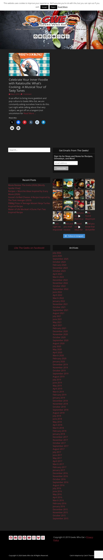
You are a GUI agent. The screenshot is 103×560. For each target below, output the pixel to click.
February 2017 (59, 467)
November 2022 (60, 283)
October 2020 (59, 337)
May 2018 (57, 422)
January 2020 (59, 361)
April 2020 (57, 352)
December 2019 (60, 364)
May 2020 (57, 349)
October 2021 (59, 307)
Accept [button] (44, 7)
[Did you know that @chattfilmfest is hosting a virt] (90, 227)
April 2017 (57, 461)
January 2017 (59, 470)
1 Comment (27, 94)
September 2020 (60, 340)
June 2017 (57, 455)
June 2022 (57, 292)
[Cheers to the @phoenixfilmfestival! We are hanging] (68, 205)
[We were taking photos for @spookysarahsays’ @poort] (90, 194)
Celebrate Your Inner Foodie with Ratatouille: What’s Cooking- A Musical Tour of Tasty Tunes (28, 84)
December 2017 (60, 437)
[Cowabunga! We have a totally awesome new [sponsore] (57, 194)
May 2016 (57, 494)
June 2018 (57, 418)
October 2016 (59, 479)
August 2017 (58, 449)
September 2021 (60, 310)
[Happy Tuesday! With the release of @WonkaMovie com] (57, 205)
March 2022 (58, 298)
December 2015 (60, 509)
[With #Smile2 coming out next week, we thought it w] (57, 183)
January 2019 (59, 397)
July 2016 (57, 488)
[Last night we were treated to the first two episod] (79, 194)
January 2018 (59, 434)
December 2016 (60, 473)
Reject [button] (53, 7)
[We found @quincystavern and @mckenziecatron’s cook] (90, 216)
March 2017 (58, 464)
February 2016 (59, 503)
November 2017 (60, 440)
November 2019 (60, 367)
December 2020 (60, 331)
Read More (63, 7)
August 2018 (58, 412)
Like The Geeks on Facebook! (29, 247)
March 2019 (58, 391)
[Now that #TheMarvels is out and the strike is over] (79, 205)
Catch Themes (89, 555)
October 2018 (59, 406)
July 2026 (57, 252)
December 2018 (60, 400)
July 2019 (57, 379)
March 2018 (58, 428)
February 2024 (59, 265)
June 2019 (57, 382)
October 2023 (59, 271)
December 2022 (60, 280)
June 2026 (57, 255)
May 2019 (57, 385)
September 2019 (60, 373)
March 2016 (58, 500)
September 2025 (60, 258)
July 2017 (57, 452)
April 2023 (57, 274)
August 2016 (58, 485)
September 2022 (60, 289)
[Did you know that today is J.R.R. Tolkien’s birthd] (68, 194)
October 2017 (59, 443)
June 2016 (57, 491)
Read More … (30, 113)
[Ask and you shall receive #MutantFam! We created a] (68, 227)
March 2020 (58, 355)
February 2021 (59, 328)
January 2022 (59, 301)
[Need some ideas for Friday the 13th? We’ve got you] (79, 227)
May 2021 (57, 322)
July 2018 (57, 415)
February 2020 (59, 358)
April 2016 (57, 497)
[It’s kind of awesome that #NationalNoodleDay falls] (79, 183)
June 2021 (57, 319)
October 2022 (59, 286)
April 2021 (57, 325)
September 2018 (60, 409)
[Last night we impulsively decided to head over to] (57, 227)
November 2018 (60, 403)
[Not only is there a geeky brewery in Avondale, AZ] (68, 216)
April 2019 (57, 388)
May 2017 (57, 458)
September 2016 (60, 482)
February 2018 (59, 431)
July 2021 (57, 316)
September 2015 (60, 518)
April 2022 (57, 295)
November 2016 (60, 476)
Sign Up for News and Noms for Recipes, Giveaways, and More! (73, 157)
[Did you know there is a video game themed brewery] (79, 216)
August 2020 (58, 343)
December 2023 (60, 268)
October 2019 (59, 370)
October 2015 (59, 515)
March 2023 (58, 277)
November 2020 (60, 334)
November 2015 (60, 512)
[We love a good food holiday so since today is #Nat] (68, 183)
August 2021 (58, 313)
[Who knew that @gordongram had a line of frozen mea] (57, 216)
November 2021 (60, 304)
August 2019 (58, 376)
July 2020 (57, 346)
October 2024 (59, 262)
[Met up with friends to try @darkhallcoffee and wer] (90, 183)
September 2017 (60, 446)
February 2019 (59, 394)
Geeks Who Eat (27, 555)
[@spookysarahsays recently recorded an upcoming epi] (90, 205)
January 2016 (59, 506)
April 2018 (57, 425)
